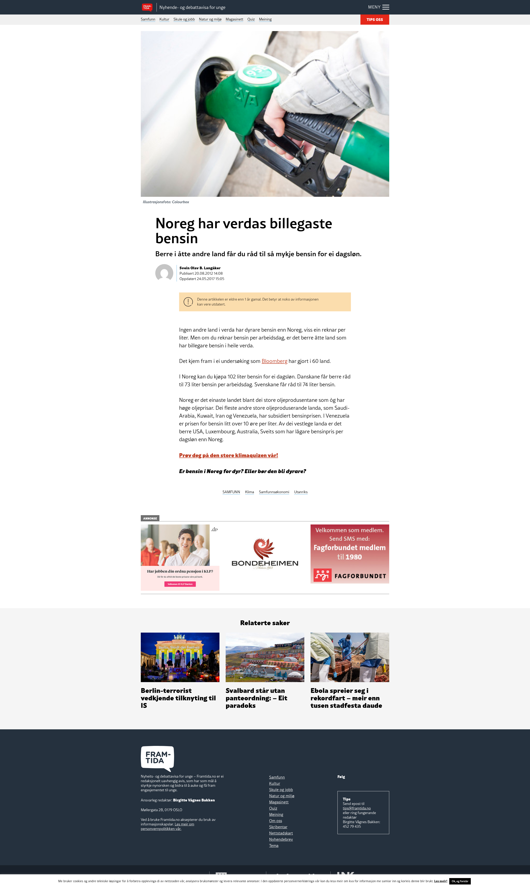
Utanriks (301, 492)
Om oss (275, 820)
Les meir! (440, 880)
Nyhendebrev (281, 839)
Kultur (164, 19)
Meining (265, 19)
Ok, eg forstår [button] (460, 881)
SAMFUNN (231, 492)
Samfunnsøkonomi (274, 492)
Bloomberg (274, 361)
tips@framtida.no (357, 808)
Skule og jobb (184, 19)
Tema (273, 845)
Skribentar (278, 827)
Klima (249, 492)
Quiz (251, 19)
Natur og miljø (210, 19)
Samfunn (148, 19)
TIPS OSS (375, 19)
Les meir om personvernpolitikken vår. (167, 826)
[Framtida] (149, 7)
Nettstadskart (281, 833)
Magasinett (234, 19)
